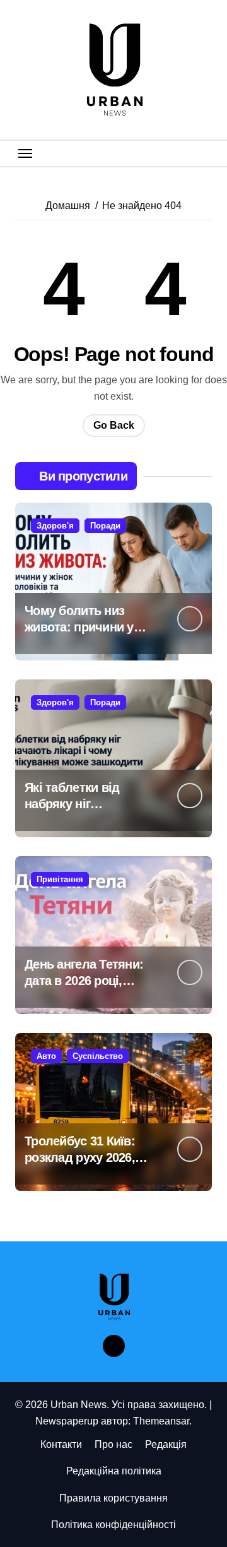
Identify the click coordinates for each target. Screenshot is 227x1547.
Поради (105, 525)
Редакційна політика (113, 1471)
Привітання (60, 879)
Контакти (61, 1444)
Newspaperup (66, 1421)
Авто (46, 1056)
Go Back (113, 425)
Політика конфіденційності (113, 1524)
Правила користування (113, 1498)
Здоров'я (55, 525)
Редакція (166, 1444)
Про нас (113, 1444)
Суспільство (98, 1056)
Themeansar (161, 1421)
